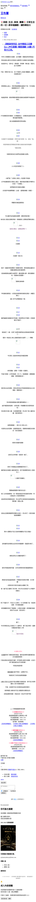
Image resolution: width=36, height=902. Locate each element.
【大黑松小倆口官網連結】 (20, 723)
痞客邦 (10, 769)
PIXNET (8, 876)
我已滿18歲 (4, 898)
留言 (13, 769)
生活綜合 (14, 29)
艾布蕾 (5, 13)
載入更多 (3, 782)
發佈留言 (3, 793)
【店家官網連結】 (6, 723)
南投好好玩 (14, 776)
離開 (10, 898)
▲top (2, 779)
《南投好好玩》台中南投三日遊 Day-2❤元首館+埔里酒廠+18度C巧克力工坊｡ (19, 47)
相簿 (5, 32)
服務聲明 (18, 878)
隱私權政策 (29, 876)
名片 (5, 36)
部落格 (6, 34)
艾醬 (2, 760)
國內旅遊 (13, 774)
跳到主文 (3, 18)
